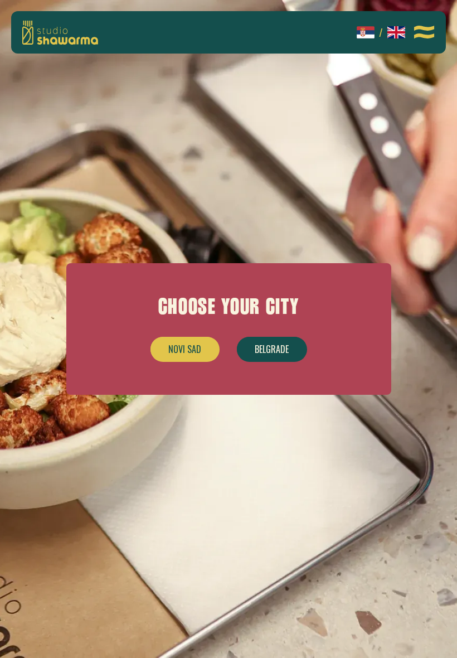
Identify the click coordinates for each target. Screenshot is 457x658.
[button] (424, 32)
